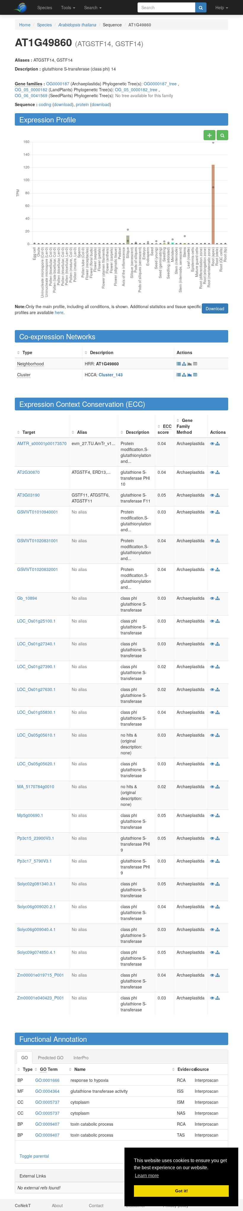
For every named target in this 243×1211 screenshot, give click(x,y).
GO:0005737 (47, 1102)
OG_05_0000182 (31, 89)
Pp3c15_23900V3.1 (35, 838)
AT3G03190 (28, 495)
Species (44, 7)
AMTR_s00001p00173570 (42, 443)
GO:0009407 (47, 1124)
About (57, 1205)
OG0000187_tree (160, 84)
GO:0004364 (47, 1091)
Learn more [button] (147, 1175)
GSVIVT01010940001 (37, 512)
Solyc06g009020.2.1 (36, 906)
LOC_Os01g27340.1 (36, 644)
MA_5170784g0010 (35, 786)
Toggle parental (34, 1156)
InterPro (81, 1057)
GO (24, 1057)
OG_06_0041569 (31, 95)
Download (215, 308)
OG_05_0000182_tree (136, 89)
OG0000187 (57, 84)
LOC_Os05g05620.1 (36, 764)
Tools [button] (66, 7)
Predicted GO (50, 1057)
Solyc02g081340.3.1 (36, 884)
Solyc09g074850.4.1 (36, 952)
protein (82, 104)
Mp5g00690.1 (30, 815)
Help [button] (220, 7)
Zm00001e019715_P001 (40, 975)
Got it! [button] (181, 1190)
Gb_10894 (27, 598)
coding (45, 104)
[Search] (201, 7)
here (59, 312)
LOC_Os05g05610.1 (36, 735)
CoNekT (23, 1205)
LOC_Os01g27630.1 (36, 689)
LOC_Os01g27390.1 (36, 666)
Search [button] (91, 7)
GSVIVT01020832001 (37, 569)
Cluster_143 (111, 374)
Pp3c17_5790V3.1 (34, 861)
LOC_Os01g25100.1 (36, 621)
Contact (96, 1205)
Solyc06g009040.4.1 (36, 929)
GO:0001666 (47, 1080)
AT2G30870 (28, 472)
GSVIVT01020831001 (37, 540)
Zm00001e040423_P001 (40, 998)
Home (25, 25)
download (63, 104)
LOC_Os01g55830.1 (36, 712)
